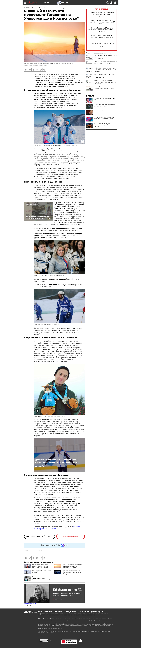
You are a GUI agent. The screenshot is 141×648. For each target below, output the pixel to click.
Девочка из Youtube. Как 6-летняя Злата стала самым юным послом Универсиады (57, 461)
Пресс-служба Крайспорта (70, 145)
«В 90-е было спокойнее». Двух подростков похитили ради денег (104, 87)
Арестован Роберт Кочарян (102, 111)
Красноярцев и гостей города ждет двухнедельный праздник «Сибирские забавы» (72, 572)
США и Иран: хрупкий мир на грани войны (104, 99)
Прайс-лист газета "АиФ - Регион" (77, 613)
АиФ (49, 275)
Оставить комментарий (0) (70, 536)
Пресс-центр (58, 611)
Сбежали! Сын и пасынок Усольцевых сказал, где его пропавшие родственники (105, 63)
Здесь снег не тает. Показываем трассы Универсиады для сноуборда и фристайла (72, 566)
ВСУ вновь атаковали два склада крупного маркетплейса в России (104, 118)
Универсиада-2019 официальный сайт (35, 65)
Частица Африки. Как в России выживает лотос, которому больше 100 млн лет (105, 82)
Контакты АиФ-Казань (58, 613)
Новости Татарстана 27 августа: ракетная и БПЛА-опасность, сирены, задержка (101, 29)
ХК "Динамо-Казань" (56, 324)
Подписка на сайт (43, 613)
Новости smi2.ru (30, 604)
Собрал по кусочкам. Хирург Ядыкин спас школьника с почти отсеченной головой (105, 69)
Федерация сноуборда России (56, 416)
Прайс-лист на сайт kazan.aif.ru (98, 613)
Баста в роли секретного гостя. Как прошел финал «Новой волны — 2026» (101, 45)
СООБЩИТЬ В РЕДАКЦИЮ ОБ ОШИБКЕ (84, 615)
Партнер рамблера (54, 640)
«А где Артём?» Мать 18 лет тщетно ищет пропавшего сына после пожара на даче (104, 76)
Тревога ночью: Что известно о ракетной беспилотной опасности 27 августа (102, 22)
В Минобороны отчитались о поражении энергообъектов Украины (103, 125)
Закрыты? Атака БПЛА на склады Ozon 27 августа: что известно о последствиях (101, 37)
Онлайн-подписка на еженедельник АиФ (91, 611)
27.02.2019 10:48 (28, 8)
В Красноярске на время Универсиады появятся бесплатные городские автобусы (42, 578)
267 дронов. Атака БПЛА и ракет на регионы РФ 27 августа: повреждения (101, 14)
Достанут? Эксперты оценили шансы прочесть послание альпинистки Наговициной (105, 57)
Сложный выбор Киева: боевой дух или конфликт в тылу (104, 105)
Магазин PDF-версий (70, 611)
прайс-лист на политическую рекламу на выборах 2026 (55, 615)
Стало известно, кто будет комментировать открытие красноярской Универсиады (40, 566)
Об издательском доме (45, 611)
